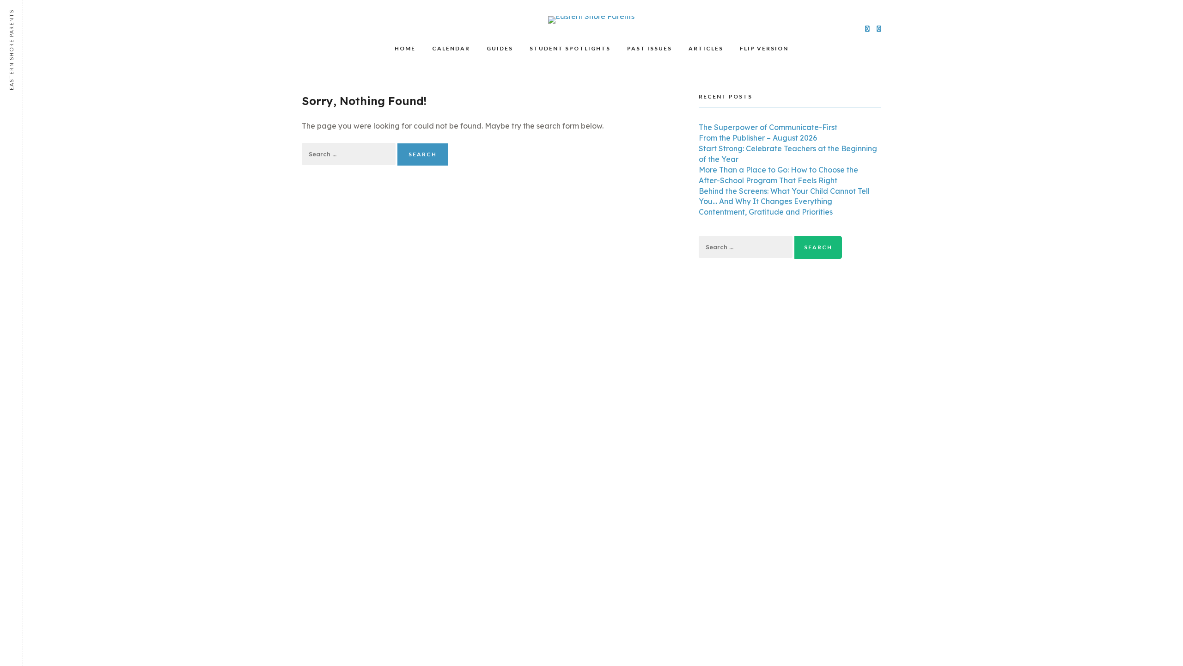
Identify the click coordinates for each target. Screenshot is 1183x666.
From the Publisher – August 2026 (758, 137)
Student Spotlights (570, 48)
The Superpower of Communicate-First (768, 127)
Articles (706, 48)
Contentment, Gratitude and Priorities (766, 211)
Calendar (451, 48)
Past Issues (649, 48)
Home (405, 48)
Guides (500, 48)
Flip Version (764, 48)
